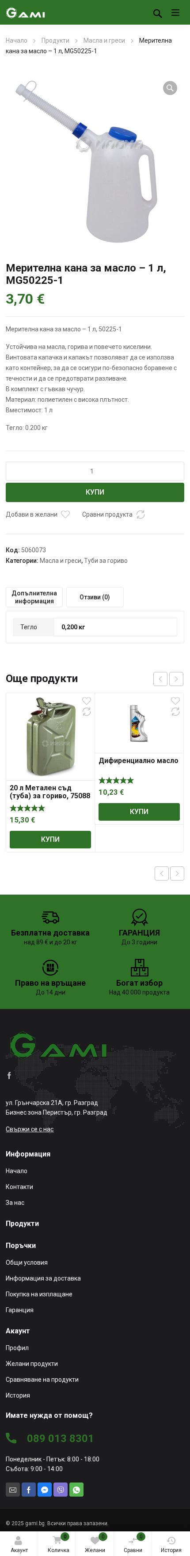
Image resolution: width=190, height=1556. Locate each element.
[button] (170, 88)
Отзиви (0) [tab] (95, 597)
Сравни (133, 1543)
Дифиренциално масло (139, 760)
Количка (58, 1543)
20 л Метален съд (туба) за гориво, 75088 (50, 792)
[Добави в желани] (65, 514)
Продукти (55, 40)
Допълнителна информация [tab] (34, 597)
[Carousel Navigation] (168, 679)
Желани (95, 1543)
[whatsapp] (76, 1490)
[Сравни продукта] (140, 514)
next (176, 679)
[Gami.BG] (26, 12)
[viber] (60, 1490)
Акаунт (19, 1550)
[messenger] (45, 1490)
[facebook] (9, 1075)
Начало (16, 40)
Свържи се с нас (29, 1129)
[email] (13, 1490)
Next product (177, 873)
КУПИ (95, 492)
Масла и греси (104, 40)
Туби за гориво (106, 560)
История (171, 1550)
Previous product (162, 873)
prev (160, 679)
